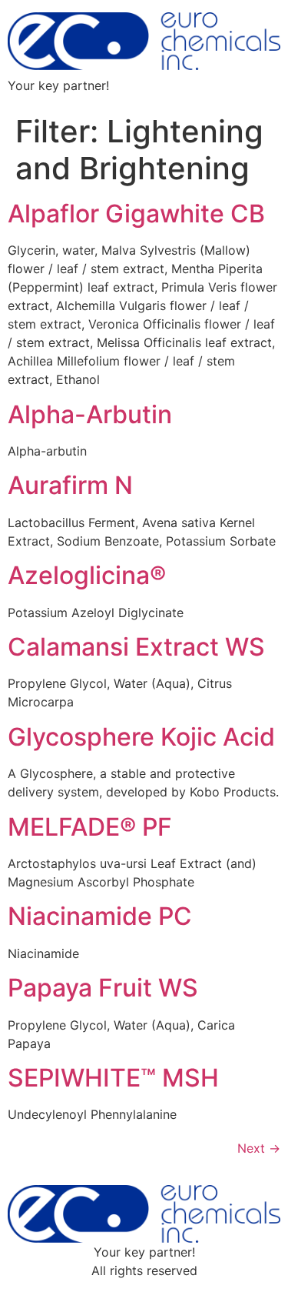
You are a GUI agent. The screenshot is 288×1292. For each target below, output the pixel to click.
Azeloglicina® (87, 575)
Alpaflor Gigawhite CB (136, 214)
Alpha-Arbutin (90, 414)
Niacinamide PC (100, 916)
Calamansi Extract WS (136, 647)
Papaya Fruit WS (103, 988)
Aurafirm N (70, 485)
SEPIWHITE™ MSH (113, 1078)
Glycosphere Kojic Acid (141, 737)
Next (258, 1148)
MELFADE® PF (90, 827)
